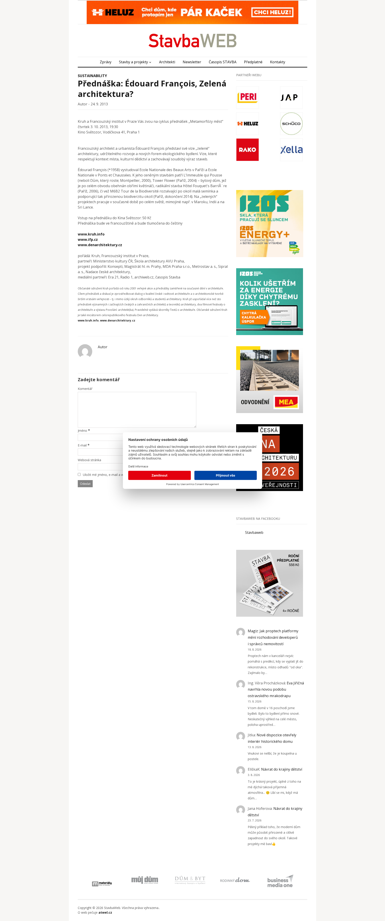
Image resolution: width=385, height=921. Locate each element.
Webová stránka (89, 460)
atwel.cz (105, 912)
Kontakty (277, 61)
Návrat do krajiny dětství (281, 769)
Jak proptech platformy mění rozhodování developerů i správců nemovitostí (273, 637)
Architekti (167, 61)
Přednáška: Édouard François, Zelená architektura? (152, 88)
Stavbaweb (254, 532)
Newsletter (192, 61)
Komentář (85, 389)
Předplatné (253, 61)
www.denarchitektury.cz (100, 244)
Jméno (82, 430)
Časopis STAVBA (222, 61)
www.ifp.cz (88, 239)
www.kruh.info (91, 234)
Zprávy (105, 61)
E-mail (82, 445)
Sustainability (92, 75)
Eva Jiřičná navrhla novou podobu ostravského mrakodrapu (276, 689)
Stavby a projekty (133, 61)
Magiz (253, 630)
